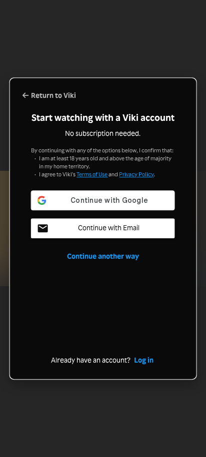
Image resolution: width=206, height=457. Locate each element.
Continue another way (103, 256)
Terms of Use (92, 174)
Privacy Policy (136, 174)
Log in (144, 360)
